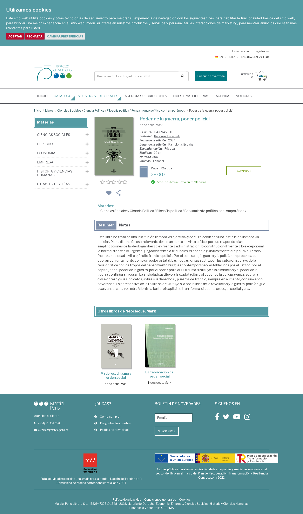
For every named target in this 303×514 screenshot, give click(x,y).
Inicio (44, 96)
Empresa (45, 162)
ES (221, 57)
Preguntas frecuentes (115, 423)
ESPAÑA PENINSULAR (255, 57)
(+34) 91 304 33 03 (49, 423)
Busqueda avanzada (211, 76)
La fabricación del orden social (159, 374)
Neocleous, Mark (151, 125)
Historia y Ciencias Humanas (54, 173)
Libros (49, 110)
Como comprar (110, 416)
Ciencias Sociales (69, 110)
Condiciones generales (160, 499)
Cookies (185, 499)
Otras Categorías (53, 184)
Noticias (244, 96)
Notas (124, 225)
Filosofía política (118, 110)
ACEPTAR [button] (15, 36)
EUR (232, 57)
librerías (191, 96)
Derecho (45, 144)
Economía (46, 153)
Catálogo (63, 96)
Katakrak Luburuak (167, 136)
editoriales (98, 96)
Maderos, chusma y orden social (116, 376)
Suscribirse (166, 431)
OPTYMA (167, 507)
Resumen (106, 225)
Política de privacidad (114, 429)
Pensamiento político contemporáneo (157, 110)
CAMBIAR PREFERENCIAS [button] (65, 36)
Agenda (222, 96)
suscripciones (145, 96)
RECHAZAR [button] (34, 36)
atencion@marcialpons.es (53, 429)
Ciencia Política (94, 110)
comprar (244, 170)
